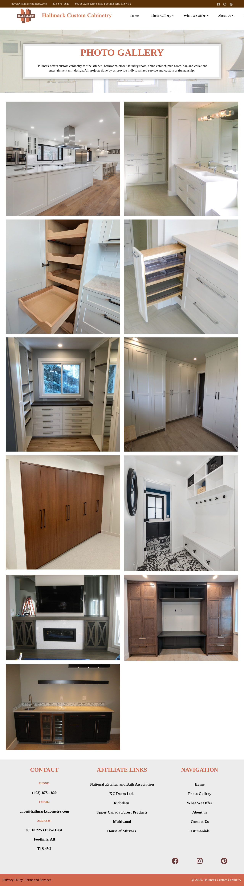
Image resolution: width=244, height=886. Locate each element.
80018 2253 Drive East (44, 830)
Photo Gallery (199, 793)
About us (199, 812)
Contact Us (200, 821)
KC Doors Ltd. (122, 793)
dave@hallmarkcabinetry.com (29, 3)
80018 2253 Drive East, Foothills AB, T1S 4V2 (103, 3)
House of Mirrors (122, 831)
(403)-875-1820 (44, 793)
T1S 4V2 (44, 848)
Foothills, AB (44, 839)
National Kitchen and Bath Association (122, 784)
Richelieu (122, 803)
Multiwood (122, 821)
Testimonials (199, 831)
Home (200, 784)
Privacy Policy (12, 880)
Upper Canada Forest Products (121, 812)
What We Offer (199, 803)
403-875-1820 (61, 3)
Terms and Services (38, 880)
